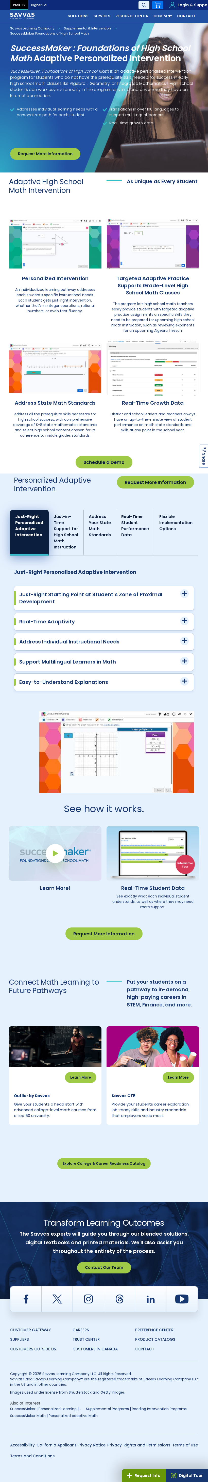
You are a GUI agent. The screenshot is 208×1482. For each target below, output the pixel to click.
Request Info (147, 1475)
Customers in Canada (95, 1349)
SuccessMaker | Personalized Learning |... (45, 1408)
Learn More (80, 1077)
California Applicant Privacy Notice (71, 1445)
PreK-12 (19, 5)
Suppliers (19, 1339)
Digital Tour (191, 1475)
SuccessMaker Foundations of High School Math (49, 33)
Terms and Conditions (32, 1456)
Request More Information (45, 154)
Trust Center (86, 1339)
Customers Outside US (33, 1349)
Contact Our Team (104, 1267)
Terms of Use (185, 1445)
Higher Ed (38, 5)
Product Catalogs (155, 1339)
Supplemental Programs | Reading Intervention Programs (136, 1408)
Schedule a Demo (104, 462)
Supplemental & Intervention (87, 28)
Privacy (114, 1445)
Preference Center (154, 1330)
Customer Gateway (30, 1330)
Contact (144, 1349)
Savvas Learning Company (32, 28)
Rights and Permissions (147, 1445)
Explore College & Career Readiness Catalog (104, 1163)
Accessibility (22, 1445)
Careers (81, 1330)
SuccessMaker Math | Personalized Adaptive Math (54, 1415)
